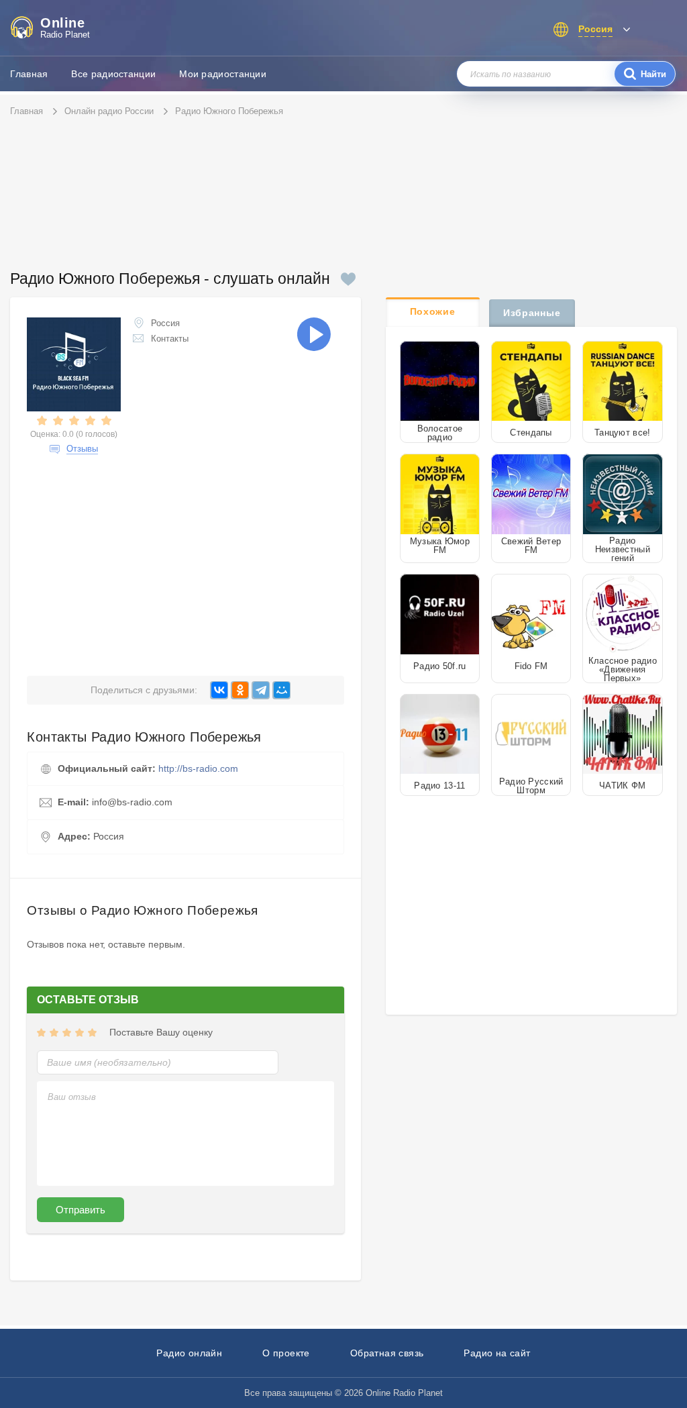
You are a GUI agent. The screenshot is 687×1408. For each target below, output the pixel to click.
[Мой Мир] (281, 690)
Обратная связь (387, 1353)
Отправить (80, 1209)
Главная (29, 73)
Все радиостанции (113, 73)
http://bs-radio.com (198, 768)
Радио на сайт (497, 1353)
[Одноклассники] (240, 690)
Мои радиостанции (222, 73)
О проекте (286, 1353)
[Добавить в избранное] (348, 279)
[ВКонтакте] (219, 690)
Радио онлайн (189, 1353)
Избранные (531, 312)
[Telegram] (261, 690)
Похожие (433, 311)
